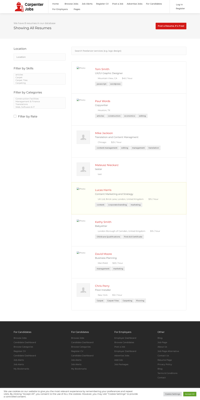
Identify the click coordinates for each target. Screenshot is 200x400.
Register (180, 8)
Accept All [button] (190, 394)
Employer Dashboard (125, 338)
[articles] (39, 74)
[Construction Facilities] (39, 98)
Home (55, 3)
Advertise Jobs (134, 3)
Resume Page (165, 360)
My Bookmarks (21, 368)
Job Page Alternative (168, 351)
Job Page (162, 342)
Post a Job (117, 3)
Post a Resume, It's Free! (171, 26)
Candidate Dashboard (25, 342)
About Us (162, 346)
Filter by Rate (27, 116)
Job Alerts (87, 3)
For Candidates (154, 3)
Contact (162, 377)
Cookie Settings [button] (172, 394)
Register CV (102, 3)
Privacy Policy (165, 364)
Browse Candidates (124, 342)
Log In (179, 4)
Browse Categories (23, 346)
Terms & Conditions (167, 373)
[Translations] (39, 104)
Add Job (118, 360)
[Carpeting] (39, 83)
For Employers (60, 9)
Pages (77, 9)
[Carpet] (39, 77)
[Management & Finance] (39, 101)
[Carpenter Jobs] (29, 10)
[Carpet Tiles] (39, 80)
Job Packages (121, 364)
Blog (160, 338)
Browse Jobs (71, 3)
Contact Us (163, 355)
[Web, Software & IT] (39, 107)
